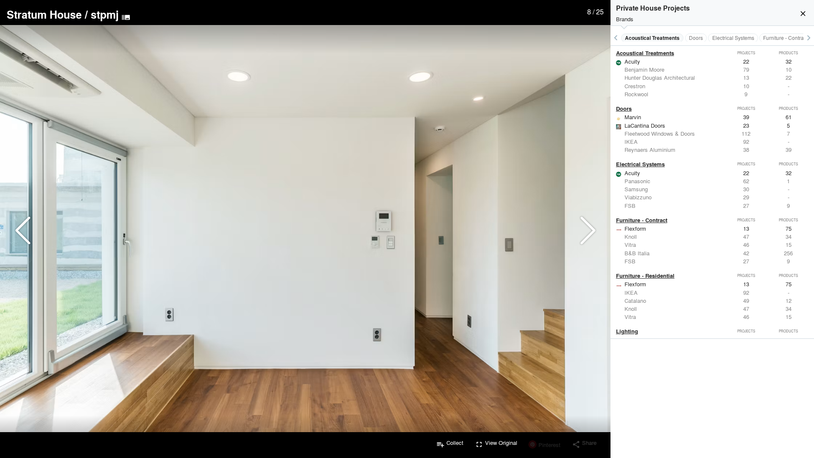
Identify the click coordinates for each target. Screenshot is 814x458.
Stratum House (44, 14)
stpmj (105, 14)
